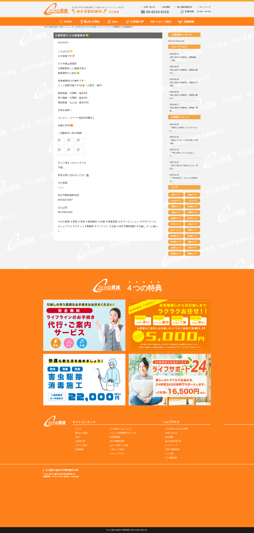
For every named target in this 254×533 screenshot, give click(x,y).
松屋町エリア (176, 218)
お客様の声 (137, 21)
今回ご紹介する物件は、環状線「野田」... (184, 108)
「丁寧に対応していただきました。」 (182, 153)
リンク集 (169, 453)
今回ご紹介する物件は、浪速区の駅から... (184, 70)
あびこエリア (176, 230)
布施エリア (192, 195)
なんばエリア (176, 201)
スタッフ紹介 (164, 21)
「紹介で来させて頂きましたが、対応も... (184, 165)
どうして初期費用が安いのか (123, 433)
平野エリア (192, 248)
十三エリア (192, 201)
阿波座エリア (176, 254)
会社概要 (166, 7)
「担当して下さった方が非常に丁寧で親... (184, 140)
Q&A (115, 21)
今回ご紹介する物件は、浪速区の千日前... (184, 82)
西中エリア (176, 224)
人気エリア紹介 (117, 449)
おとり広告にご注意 (119, 445)
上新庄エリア (176, 248)
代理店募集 (115, 437)
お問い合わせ (149, 7)
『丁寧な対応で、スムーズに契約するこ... (184, 178)
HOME (68, 21)
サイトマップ (205, 7)
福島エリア (192, 242)
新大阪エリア (176, 236)
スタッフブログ (117, 453)
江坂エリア (192, 224)
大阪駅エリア (192, 236)
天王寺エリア (192, 218)
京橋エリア (176, 212)
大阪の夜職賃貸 (172, 449)
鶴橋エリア (192, 254)
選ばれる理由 (92, 21)
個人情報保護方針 (184, 7)
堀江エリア (176, 195)
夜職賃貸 (173, 458)
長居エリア (192, 230)
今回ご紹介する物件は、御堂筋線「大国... (183, 57)
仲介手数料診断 (117, 441)
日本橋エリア (192, 206)
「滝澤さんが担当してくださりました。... (184, 127)
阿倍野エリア (176, 242)
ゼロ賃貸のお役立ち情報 (176, 429)
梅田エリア (176, 206)
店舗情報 (189, 21)
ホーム (78, 429)
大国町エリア (192, 212)
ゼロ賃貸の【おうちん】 (121, 429)
